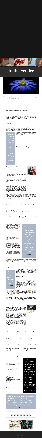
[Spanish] (37, 66)
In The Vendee (4, 64)
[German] (39, 66)
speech (7, 300)
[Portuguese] (38, 66)
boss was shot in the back (14, 292)
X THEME (23, 435)
